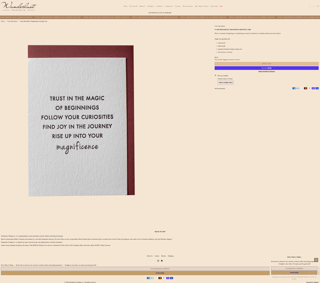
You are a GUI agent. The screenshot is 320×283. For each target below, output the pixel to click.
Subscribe (294, 272)
